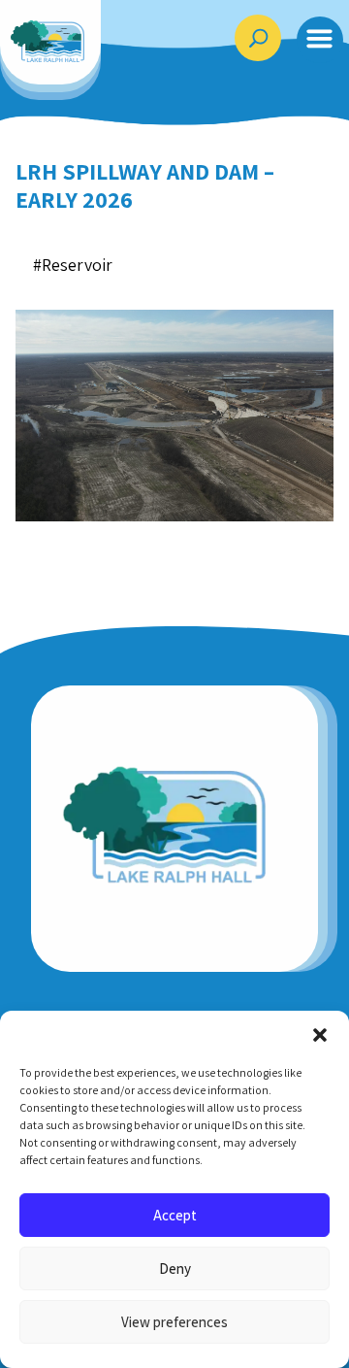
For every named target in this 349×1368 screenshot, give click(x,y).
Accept (175, 1215)
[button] (320, 1035)
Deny (175, 1268)
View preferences (174, 1322)
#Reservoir (72, 264)
